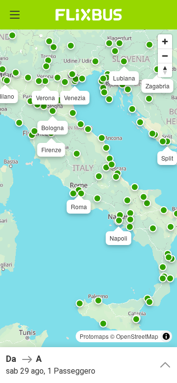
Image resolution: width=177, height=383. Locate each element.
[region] (88, 191)
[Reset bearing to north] (165, 70)
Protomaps (94, 336)
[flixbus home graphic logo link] (89, 15)
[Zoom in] (165, 41)
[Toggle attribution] (166, 336)
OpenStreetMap (137, 336)
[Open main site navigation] (15, 15)
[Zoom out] (165, 56)
